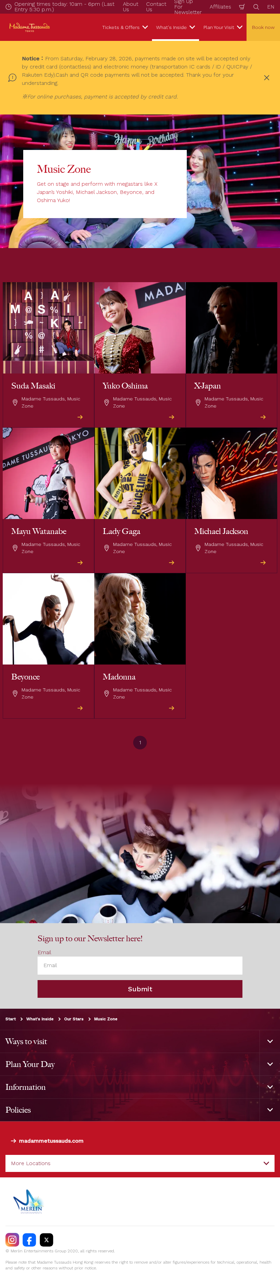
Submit (140, 989)
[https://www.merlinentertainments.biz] (29, 1202)
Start (10, 1019)
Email (44, 952)
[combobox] (140, 1163)
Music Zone (105, 1019)
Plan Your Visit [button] (219, 27)
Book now (263, 27)
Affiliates (220, 6)
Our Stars (74, 1019)
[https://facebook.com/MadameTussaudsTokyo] (29, 1240)
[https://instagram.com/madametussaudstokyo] (12, 1240)
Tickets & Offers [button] (121, 27)
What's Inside (40, 1019)
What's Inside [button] (171, 27)
